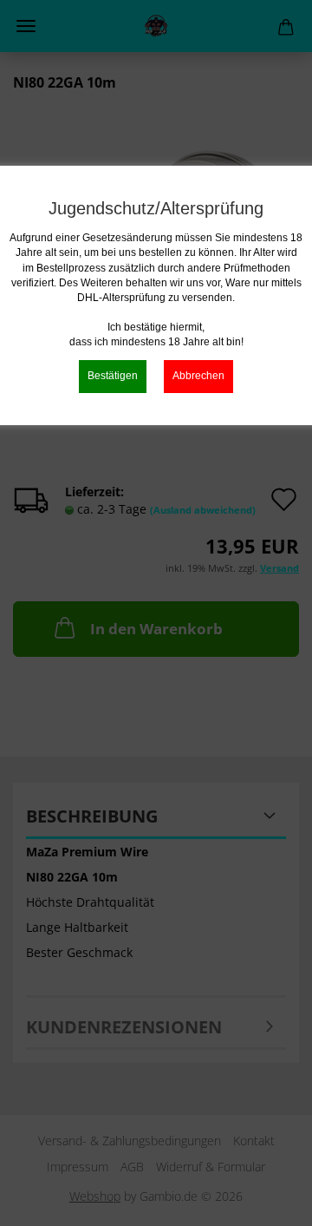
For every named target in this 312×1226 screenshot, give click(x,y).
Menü (26, 26)
